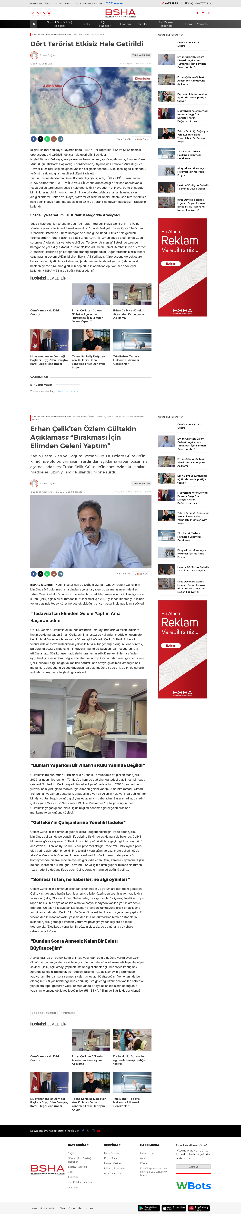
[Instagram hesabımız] (43, 13)
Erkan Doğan (48, 55)
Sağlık (86, 24)
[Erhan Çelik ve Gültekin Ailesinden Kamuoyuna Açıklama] (132, 294)
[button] (34, 24)
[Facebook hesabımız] (32, 13)
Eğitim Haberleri (105, 24)
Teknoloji (142, 24)
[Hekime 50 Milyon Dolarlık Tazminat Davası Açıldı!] (166, 192)
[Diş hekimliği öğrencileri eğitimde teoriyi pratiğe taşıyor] (166, 101)
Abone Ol (193, 1167)
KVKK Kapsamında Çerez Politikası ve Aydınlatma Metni (154, 1172)
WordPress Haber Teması (77, 1208)
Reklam (68, 3)
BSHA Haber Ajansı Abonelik (88, 3)
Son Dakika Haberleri (166, 24)
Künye (58, 3)
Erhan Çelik (69, 1013)
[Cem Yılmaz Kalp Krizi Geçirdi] (49, 294)
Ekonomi (125, 24)
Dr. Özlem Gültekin (45, 1013)
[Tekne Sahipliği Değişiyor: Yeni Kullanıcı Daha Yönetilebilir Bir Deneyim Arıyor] (91, 340)
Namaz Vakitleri (113, 1163)
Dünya (188, 24)
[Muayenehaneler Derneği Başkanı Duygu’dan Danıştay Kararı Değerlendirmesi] (49, 340)
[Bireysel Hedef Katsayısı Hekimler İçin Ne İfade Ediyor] (166, 175)
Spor (70, 1171)
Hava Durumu (112, 1153)
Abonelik (202, 24)
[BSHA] (120, 17)
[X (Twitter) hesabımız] (38, 13)
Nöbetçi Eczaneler (114, 1168)
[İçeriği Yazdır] (60, 139)
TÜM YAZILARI (141, 55)
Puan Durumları (113, 1173)
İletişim (48, 3)
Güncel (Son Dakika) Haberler (59, 24)
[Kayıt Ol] (197, 13)
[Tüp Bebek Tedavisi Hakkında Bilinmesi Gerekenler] (132, 340)
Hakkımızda (36, 3)
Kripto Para (110, 1158)
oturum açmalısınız (67, 391)
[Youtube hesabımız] (49, 13)
